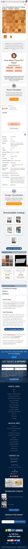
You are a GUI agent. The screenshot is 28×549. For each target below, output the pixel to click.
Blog (14, 391)
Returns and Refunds (14, 405)
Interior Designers (14, 439)
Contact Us (14, 416)
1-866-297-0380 (15, 467)
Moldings (18, 67)
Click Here (15, 173)
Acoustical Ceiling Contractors (14, 428)
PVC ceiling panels (16, 336)
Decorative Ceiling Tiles (11, 547)
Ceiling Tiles (10, 67)
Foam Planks (18, 70)
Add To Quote (14, 128)
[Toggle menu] (2, 2)
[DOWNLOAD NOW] (11, 530)
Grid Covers (12, 184)
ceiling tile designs (11, 334)
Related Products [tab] (7, 252)
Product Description (8, 286)
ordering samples (11, 303)
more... (22, 182)
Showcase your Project (14, 396)
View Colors (13, 162)
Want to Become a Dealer (14, 398)
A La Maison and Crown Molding (15, 497)
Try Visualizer (14, 99)
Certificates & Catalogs (9, 288)
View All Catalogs (13, 248)
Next (27, 266)
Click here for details (14, 175)
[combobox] (16, 369)
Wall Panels (10, 70)
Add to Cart (20, 277)
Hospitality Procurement (14, 435)
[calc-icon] (14, 55)
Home (14, 389)
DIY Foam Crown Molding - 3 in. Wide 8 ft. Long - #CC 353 (20, 271)
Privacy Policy (6, 375)
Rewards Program (14, 407)
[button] (20, 4)
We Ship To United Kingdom (14, 394)
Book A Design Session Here (14, 203)
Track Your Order (14, 402)
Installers (14, 437)
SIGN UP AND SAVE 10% (20, 521)
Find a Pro (14, 426)
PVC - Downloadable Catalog (13, 329)
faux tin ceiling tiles (15, 337)
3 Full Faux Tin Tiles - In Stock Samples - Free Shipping (7, 270)
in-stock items (16, 144)
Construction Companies (14, 433)
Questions (5, 294)
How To (7, 79)
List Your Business (14, 441)
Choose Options (7, 278)
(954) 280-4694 (14, 471)
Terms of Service (12, 375)
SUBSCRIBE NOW (14, 379)
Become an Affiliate (14, 400)
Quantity (4, 112)
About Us (14, 413)
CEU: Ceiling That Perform (14, 411)
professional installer (14, 80)
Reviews (5, 291)
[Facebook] (25, 134)
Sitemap (14, 418)
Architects (14, 430)
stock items (13, 305)
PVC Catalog (11, 504)
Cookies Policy (14, 448)
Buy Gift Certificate (14, 409)
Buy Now (14, 357)
